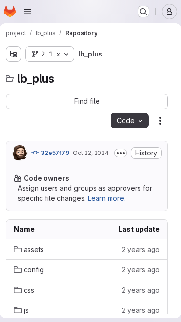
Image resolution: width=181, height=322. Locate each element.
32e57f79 (54, 152)
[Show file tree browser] (13, 54)
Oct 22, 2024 (91, 152)
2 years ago (141, 249)
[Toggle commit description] (120, 153)
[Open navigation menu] (27, 11)
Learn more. (106, 198)
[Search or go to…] (143, 11)
